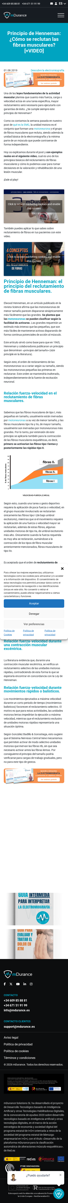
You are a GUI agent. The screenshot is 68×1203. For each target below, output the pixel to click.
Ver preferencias (34, 624)
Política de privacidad (18, 1044)
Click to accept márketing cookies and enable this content (34, 206)
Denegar (34, 614)
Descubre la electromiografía (47, 70)
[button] (62, 568)
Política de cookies (16, 1051)
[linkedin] (24, 984)
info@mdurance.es (17, 1010)
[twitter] (10, 984)
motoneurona (42, 128)
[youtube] (18, 984)
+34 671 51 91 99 (31, 3)
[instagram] (31, 984)
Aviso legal (11, 1037)
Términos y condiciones (19, 1057)
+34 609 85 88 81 (11, 3)
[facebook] (5, 984)
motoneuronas (17, 318)
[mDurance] (15, 15)
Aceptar (34, 603)
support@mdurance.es (19, 1026)
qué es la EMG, (21, 124)
